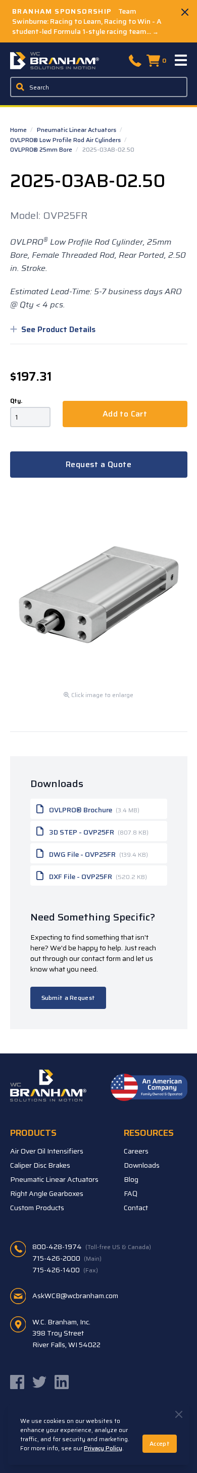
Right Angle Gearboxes (46, 1193)
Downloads (142, 1165)
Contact (136, 1207)
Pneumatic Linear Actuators (77, 129)
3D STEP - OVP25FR (98, 832)
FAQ (130, 1193)
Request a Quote (98, 464)
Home (19, 129)
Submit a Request (68, 997)
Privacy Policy (103, 1448)
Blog (131, 1179)
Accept (160, 1443)
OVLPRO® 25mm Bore (42, 149)
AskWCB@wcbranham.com (75, 1295)
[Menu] (181, 61)
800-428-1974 (91, 1246)
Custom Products (37, 1207)
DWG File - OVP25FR (97, 854)
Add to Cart (125, 413)
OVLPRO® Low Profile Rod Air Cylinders (66, 140)
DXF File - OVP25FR (97, 876)
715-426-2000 (67, 1258)
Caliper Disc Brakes (40, 1165)
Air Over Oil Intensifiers (46, 1151)
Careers (136, 1151)
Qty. (16, 401)
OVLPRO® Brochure (93, 809)
